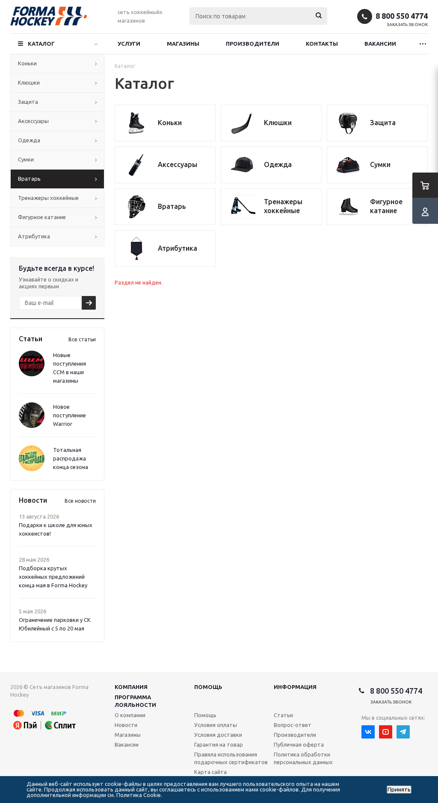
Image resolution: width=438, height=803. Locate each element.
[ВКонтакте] (368, 732)
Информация (295, 687)
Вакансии (380, 44)
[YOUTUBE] (385, 732)
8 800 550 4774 (402, 16)
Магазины (183, 44)
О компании (130, 715)
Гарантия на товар (218, 744)
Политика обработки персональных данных (303, 758)
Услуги (129, 44)
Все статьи (82, 339)
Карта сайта (210, 772)
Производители (252, 44)
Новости (126, 725)
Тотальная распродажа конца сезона (70, 458)
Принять (399, 789)
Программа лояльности (135, 701)
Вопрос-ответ (292, 725)
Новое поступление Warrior (69, 415)
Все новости (80, 501)
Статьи (283, 715)
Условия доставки (218, 735)
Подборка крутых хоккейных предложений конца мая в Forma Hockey (53, 576)
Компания (131, 687)
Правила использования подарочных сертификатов (231, 758)
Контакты (322, 44)
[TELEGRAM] (403, 732)
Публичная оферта (299, 744)
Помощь (208, 687)
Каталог (41, 44)
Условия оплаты (215, 725)
